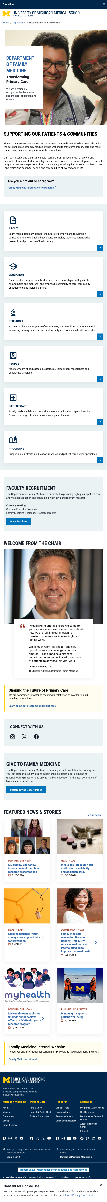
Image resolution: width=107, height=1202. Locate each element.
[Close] (101, 1185)
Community (8, 1116)
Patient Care (38, 1101)
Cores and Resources (66, 1120)
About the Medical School (89, 1125)
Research (61, 1101)
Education (86, 1101)
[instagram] (12, 736)
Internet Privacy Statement (78, 1195)
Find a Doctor (36, 1107)
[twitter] (16, 1138)
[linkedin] (69, 1138)
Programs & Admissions (92, 1107)
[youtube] (21, 1138)
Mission (6, 1112)
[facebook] (36, 736)
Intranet (84, 1131)
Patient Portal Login (39, 1116)
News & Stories (10, 1125)
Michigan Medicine (14, 1101)
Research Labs (63, 1112)
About (5, 1107)
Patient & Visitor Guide (41, 1112)
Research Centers (64, 1116)
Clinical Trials (62, 1107)
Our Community (88, 1112)
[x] (24, 736)
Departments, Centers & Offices (91, 1118)
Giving (6, 1120)
